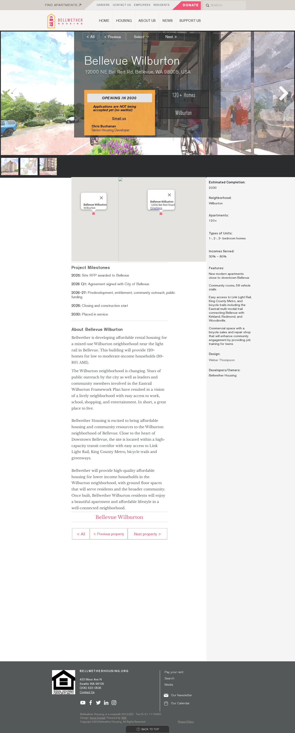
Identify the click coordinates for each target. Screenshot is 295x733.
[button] (180, 695)
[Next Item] (284, 93)
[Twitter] (98, 702)
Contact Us (87, 692)
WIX (124, 717)
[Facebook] (90, 702)
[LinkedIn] (106, 702)
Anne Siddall (97, 717)
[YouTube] (83, 702)
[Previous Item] (11, 93)
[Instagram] (114, 702)
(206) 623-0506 (90, 688)
